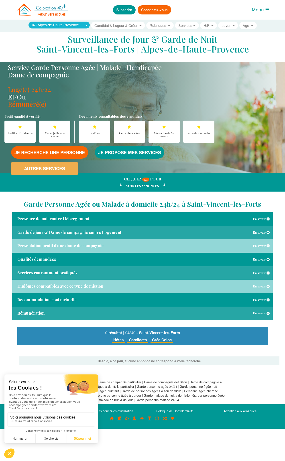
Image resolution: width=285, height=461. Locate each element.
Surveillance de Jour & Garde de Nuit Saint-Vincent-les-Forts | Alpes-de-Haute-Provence (142, 44)
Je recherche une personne (49, 152)
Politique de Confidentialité (175, 411)
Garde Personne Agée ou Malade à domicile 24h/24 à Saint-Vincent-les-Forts (142, 204)
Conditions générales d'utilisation (110, 411)
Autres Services (44, 168)
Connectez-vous (154, 9)
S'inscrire (124, 9)
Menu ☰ (260, 9)
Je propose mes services (129, 152)
